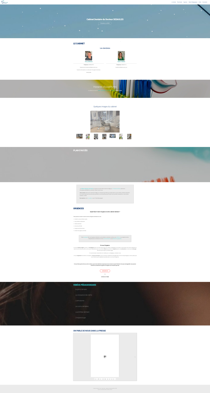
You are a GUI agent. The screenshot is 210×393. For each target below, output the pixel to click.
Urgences (185, 2)
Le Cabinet (174, 2)
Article (200, 2)
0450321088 (105, 277)
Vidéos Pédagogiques (193, 2)
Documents (204, 2)
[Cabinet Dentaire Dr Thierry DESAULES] (5, 3)
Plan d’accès (179, 2)
